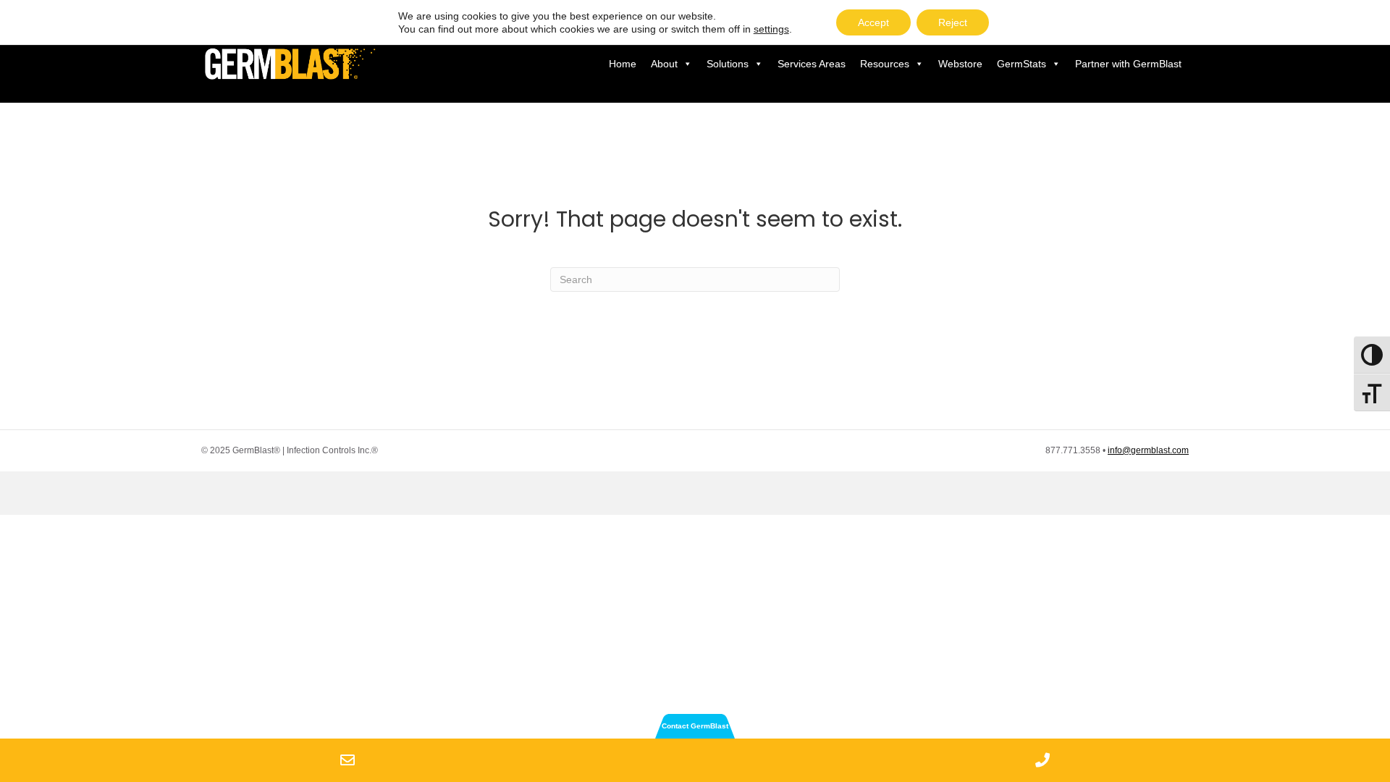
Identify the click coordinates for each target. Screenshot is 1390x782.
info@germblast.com (1148, 450)
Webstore (960, 64)
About (664, 64)
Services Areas (812, 64)
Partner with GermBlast (1128, 64)
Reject (952, 22)
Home (622, 64)
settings (771, 29)
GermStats (1021, 64)
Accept (873, 22)
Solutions (728, 64)
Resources (884, 64)
